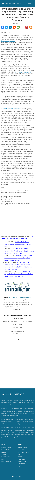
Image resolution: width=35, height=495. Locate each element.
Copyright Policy (23, 452)
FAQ (2, 459)
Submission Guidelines (21, 458)
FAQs (19, 454)
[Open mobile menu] (29, 3)
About (3, 454)
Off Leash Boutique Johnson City (11, 108)
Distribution (5, 456)
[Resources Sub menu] (10, 461)
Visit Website (17, 334)
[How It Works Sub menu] (12, 447)
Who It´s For (5, 450)
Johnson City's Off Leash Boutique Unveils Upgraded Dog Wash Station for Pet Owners (18, 258)
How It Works (6, 447)
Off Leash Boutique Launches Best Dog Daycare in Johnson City (17, 244)
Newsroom (21, 463)
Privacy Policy (22, 447)
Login (19, 466)
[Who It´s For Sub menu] (12, 450)
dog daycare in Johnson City (23, 72)
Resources (5, 461)
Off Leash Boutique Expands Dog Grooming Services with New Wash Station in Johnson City (18, 274)
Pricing (3, 452)
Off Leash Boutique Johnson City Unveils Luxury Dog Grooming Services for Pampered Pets (19, 251)
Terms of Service (24, 450)
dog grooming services (8, 41)
